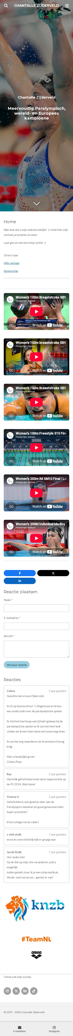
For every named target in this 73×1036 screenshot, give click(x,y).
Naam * (8, 599)
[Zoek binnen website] (6, 5)
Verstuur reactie (17, 664)
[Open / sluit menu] (67, 5)
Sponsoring (11, 271)
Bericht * (9, 636)
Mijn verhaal (11, 263)
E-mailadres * (12, 617)
